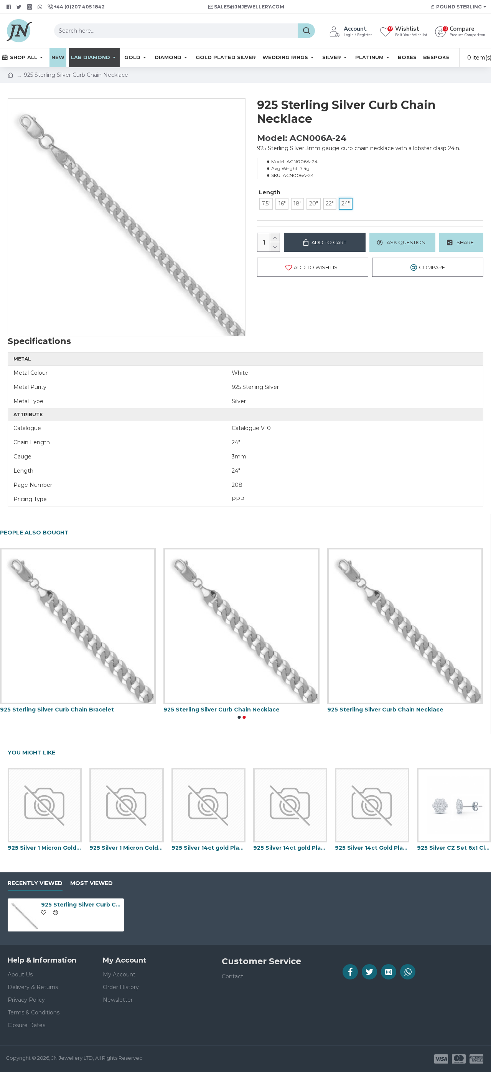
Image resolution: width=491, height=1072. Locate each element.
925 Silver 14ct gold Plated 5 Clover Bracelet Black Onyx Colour (290, 847)
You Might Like (31, 752)
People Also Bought (34, 532)
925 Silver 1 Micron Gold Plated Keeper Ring (126, 847)
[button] (239, 717)
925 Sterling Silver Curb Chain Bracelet (57, 709)
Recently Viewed (35, 883)
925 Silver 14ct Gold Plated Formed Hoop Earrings (372, 847)
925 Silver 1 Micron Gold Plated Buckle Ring (45, 847)
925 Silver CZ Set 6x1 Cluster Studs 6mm (454, 847)
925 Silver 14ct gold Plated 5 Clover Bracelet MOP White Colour (208, 847)
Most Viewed (91, 883)
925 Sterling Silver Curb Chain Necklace (221, 709)
